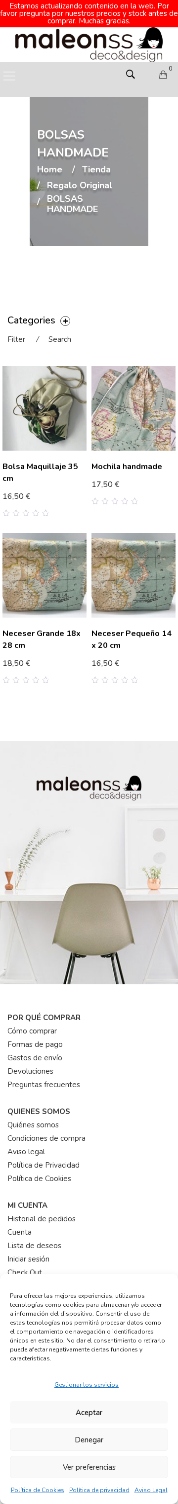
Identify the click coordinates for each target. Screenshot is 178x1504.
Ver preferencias (89, 1467)
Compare (68, 504)
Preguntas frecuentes (43, 1085)
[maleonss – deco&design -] (89, 44)
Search (59, 339)
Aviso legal (26, 1152)
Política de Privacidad (43, 1165)
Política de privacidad (99, 1490)
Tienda (96, 169)
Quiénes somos (33, 1125)
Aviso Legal (151, 1490)
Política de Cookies (37, 1490)
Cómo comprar (32, 1031)
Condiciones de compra (46, 1138)
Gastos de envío (34, 1058)
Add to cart (116, 485)
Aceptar (89, 1413)
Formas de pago (35, 1044)
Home (49, 169)
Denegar (89, 1440)
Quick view (83, 504)
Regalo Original (79, 185)
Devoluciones (30, 1071)
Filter (16, 339)
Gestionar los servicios (86, 1385)
